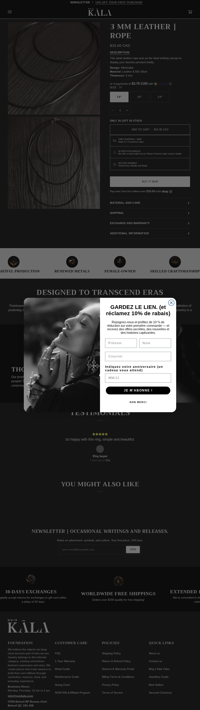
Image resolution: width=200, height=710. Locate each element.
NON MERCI (138, 402)
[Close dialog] (171, 303)
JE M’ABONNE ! (138, 390)
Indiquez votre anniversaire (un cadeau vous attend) (134, 368)
